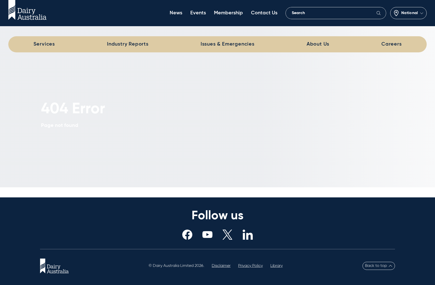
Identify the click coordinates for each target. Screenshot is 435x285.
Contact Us (264, 13)
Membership (228, 13)
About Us (318, 44)
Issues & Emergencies (228, 44)
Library (276, 266)
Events (198, 13)
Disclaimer (221, 266)
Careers (391, 44)
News (176, 13)
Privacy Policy (250, 266)
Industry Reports (128, 44)
